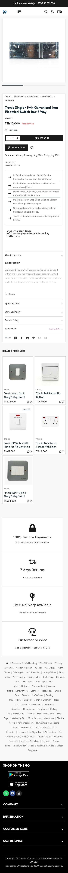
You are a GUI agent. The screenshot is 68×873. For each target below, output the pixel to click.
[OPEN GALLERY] (34, 50)
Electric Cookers (42, 728)
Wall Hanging (18, 677)
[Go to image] (12, 85)
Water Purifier (18, 718)
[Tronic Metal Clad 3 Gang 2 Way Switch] (18, 471)
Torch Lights (41, 682)
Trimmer (30, 714)
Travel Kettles (45, 737)
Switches (9, 100)
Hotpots (25, 686)
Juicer (31, 746)
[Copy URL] (45, 338)
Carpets (28, 700)
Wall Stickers (46, 663)
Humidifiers (41, 723)
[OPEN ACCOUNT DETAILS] (52, 11)
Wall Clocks (49, 668)
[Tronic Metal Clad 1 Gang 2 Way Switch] (18, 372)
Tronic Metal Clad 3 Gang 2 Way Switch (15, 495)
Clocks (38, 668)
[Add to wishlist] (31, 147)
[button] (60, 402)
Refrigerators (35, 732)
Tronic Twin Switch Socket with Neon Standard (46, 445)
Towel (24, 705)
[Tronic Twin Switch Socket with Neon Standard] (50, 421)
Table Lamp (48, 677)
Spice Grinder (19, 746)
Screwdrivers (22, 691)
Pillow (18, 700)
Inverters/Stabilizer (30, 741)
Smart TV (47, 700)
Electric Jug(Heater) (26, 737)
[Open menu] (19, 11)
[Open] (65, 11)
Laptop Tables (49, 673)
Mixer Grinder (34, 718)
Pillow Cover (35, 705)
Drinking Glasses (21, 673)
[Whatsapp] (6, 793)
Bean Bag (35, 673)
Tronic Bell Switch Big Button (48, 396)
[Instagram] (19, 793)
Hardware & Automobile (26, 97)
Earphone (42, 709)
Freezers (22, 732)
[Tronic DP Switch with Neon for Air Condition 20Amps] (18, 421)
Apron (37, 700)
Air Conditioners (26, 723)
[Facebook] (12, 793)
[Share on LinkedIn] (27, 338)
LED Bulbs (28, 682)
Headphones (29, 709)
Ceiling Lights (34, 677)
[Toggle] (10, 294)
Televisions (47, 691)
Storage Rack (38, 686)
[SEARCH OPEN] (45, 11)
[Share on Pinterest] (33, 338)
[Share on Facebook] (21, 338)
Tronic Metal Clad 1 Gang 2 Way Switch (14, 396)
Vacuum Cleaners (24, 668)
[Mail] (39, 338)
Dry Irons (46, 741)
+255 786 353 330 (46, 3)
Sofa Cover (37, 695)
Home (7, 97)
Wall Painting (31, 663)
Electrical (47, 97)
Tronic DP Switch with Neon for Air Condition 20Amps (17, 445)
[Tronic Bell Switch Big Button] (50, 372)
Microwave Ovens (45, 746)
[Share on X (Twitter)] (15, 338)
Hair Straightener (45, 714)
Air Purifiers (50, 732)
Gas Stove (49, 718)
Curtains (26, 695)
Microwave (18, 714)
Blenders (35, 691)
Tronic (7, 390)
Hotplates (26, 728)
